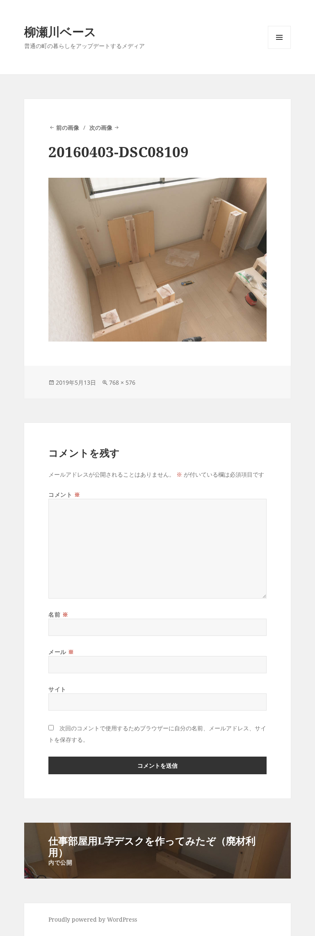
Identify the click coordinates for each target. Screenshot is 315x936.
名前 (58, 614)
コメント (64, 494)
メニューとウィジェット (279, 48)
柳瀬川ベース (60, 31)
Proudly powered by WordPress (92, 919)
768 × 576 (122, 382)
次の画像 (100, 127)
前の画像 (67, 127)
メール (61, 652)
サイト (57, 689)
